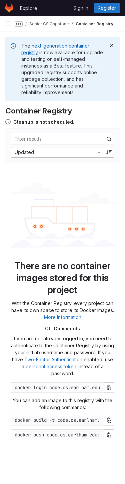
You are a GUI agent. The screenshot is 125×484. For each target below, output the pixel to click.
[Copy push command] (109, 434)
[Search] (109, 139)
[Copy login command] (109, 387)
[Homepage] (9, 8)
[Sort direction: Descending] (109, 152)
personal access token (51, 366)
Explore (28, 8)
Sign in (81, 8)
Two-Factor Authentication (53, 359)
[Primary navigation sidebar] (8, 24)
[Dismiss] (112, 45)
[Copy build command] (109, 420)
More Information (62, 317)
